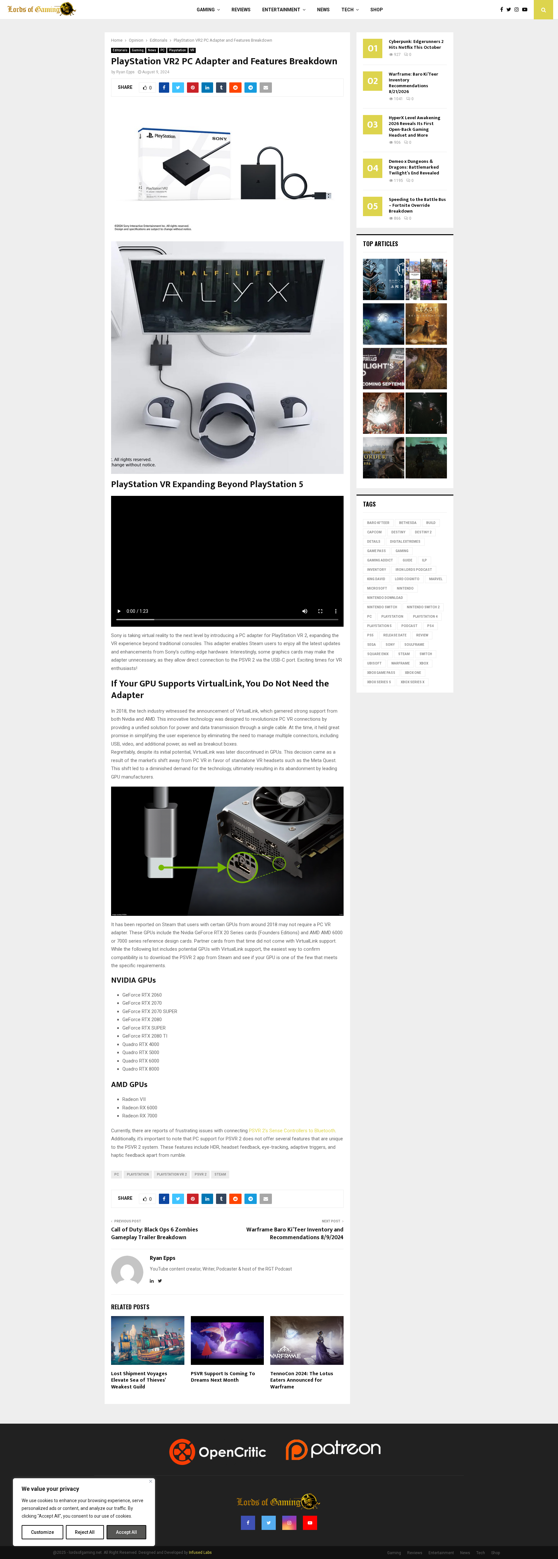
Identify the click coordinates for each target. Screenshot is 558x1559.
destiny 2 (423, 532)
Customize (42, 1532)
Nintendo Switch (382, 607)
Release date (395, 635)
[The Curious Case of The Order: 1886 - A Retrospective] (383, 458)
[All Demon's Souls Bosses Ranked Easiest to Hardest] (383, 414)
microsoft (377, 588)
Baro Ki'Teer (378, 523)
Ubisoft (374, 663)
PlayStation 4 (425, 616)
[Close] (150, 1481)
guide (407, 560)
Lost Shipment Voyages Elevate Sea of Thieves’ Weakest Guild (139, 1380)
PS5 (370, 635)
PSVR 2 (200, 1174)
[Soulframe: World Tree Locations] (426, 369)
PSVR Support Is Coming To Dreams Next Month (223, 1377)
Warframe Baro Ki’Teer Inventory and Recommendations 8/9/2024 (295, 1233)
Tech (347, 9)
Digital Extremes (405, 541)
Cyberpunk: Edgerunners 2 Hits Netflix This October (416, 44)
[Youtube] (526, 10)
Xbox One (413, 673)
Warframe (400, 663)
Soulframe (414, 644)
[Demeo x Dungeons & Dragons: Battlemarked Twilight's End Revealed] (383, 369)
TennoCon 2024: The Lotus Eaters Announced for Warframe (301, 1380)
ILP (424, 560)
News (323, 9)
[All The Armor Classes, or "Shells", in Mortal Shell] (426, 414)
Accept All (126, 1532)
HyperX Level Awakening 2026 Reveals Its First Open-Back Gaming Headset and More (414, 126)
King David (376, 579)
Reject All (85, 1532)
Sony (390, 644)
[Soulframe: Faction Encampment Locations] (426, 458)
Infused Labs (200, 1552)
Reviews (241, 9)
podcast (409, 626)
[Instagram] (518, 10)
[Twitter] (510, 10)
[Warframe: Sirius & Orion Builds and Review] (383, 325)
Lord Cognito (407, 579)
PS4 (430, 626)
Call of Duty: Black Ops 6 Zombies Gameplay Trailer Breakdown (154, 1233)
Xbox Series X (412, 682)
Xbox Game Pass (381, 673)
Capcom (374, 532)
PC (162, 50)
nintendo (405, 588)
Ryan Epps (125, 72)
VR (192, 50)
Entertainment (281, 9)
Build (431, 523)
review (422, 635)
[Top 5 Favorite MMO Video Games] (426, 280)
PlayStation (138, 1174)
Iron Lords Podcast (414, 569)
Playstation (177, 50)
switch (425, 654)
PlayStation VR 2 (172, 1174)
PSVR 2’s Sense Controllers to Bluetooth (292, 1131)
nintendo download (385, 598)
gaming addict (380, 560)
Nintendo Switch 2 (423, 607)
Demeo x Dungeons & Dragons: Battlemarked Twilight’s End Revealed (414, 167)
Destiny (398, 532)
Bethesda (408, 523)
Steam (220, 1174)
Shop (376, 9)
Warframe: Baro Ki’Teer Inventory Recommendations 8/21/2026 (413, 82)
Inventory (376, 569)
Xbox (423, 663)
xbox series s (379, 682)
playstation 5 (379, 626)
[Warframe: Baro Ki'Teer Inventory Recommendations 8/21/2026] (383, 280)
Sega (371, 644)
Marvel (435, 579)
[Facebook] (503, 10)
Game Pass (376, 551)
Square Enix (377, 654)
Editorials (120, 50)
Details (373, 541)
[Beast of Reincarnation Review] (426, 325)
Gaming (206, 9)
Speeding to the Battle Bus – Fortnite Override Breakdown (417, 205)
